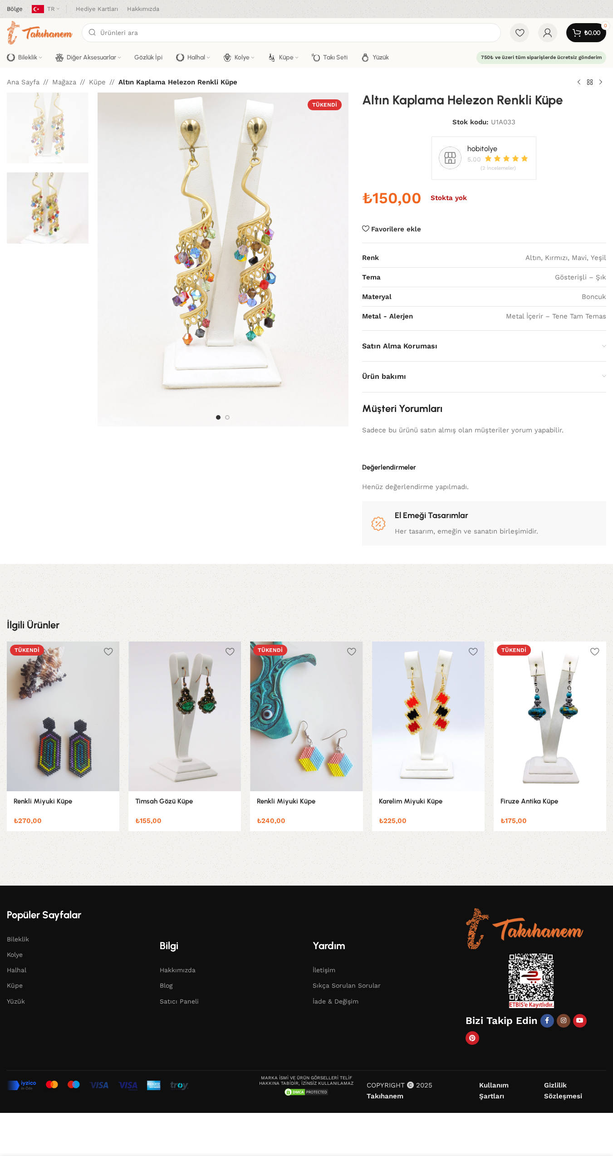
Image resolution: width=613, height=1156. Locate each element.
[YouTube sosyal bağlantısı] (580, 1021)
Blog (166, 985)
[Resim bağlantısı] (525, 928)
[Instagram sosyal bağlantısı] (563, 1021)
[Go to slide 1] (218, 417)
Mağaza (64, 82)
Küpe (97, 82)
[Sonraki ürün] (600, 82)
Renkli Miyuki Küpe (43, 801)
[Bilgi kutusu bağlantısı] (15, 9)
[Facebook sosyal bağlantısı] (547, 1021)
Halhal (16, 970)
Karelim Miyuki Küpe (410, 801)
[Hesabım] (548, 33)
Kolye (15, 954)
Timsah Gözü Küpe (164, 801)
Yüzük (16, 1001)
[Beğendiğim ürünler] (519, 33)
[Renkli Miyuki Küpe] (63, 717)
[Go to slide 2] (227, 417)
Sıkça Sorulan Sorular (347, 985)
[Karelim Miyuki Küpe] (428, 717)
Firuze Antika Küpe (529, 801)
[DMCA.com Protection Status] (306, 1091)
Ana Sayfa (23, 82)
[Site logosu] (40, 32)
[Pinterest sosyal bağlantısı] (472, 1038)
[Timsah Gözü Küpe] (184, 717)
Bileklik (18, 939)
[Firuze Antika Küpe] (550, 717)
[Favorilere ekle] (108, 652)
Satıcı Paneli (179, 1001)
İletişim (324, 970)
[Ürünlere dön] (589, 82)
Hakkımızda (178, 970)
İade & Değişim (335, 1001)
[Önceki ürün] (579, 82)
